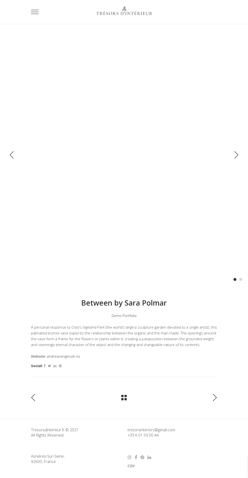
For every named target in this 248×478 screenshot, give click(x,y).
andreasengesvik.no (63, 356)
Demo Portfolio (124, 315)
